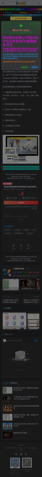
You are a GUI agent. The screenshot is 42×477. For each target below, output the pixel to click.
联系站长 (35, 67)
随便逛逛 (25, 67)
